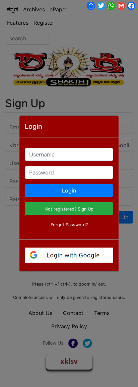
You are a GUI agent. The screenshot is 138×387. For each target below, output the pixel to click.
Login (69, 190)
